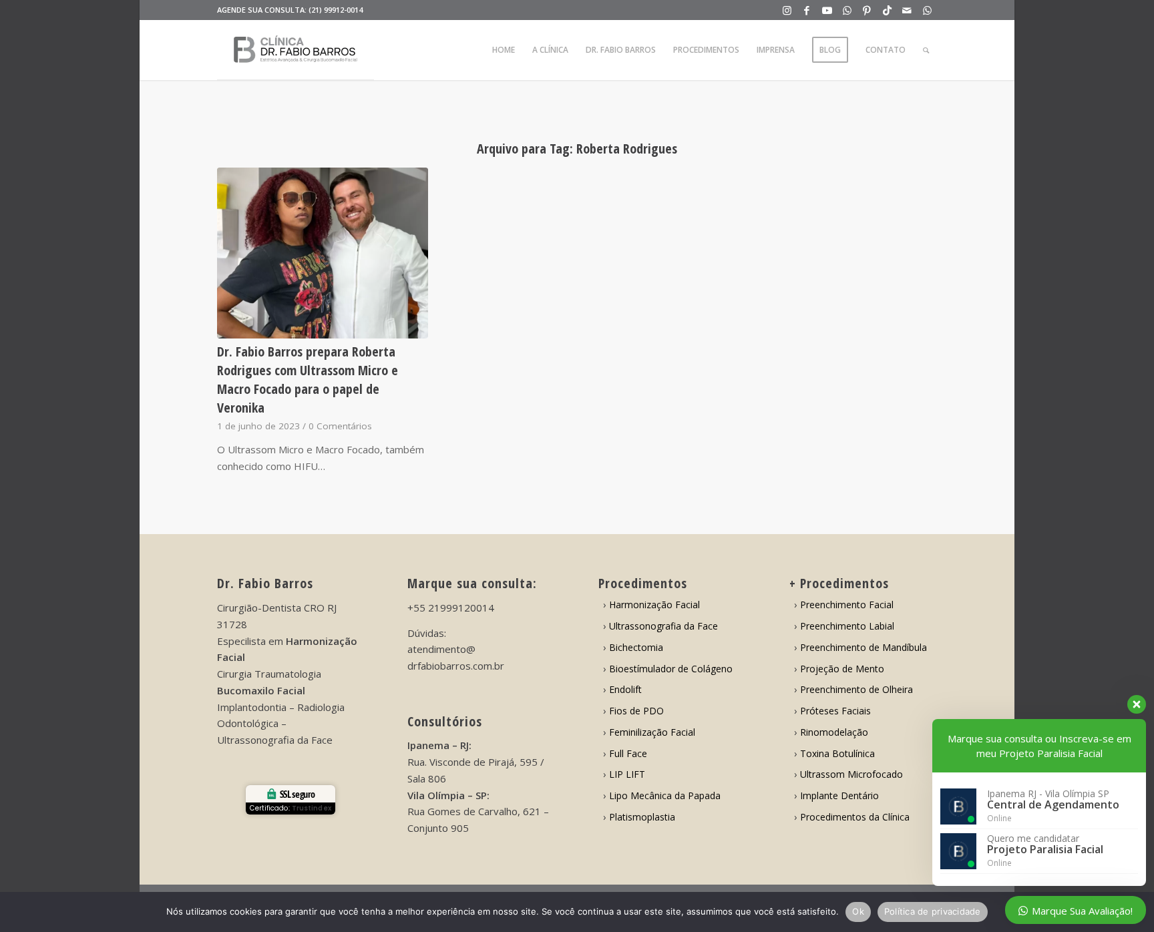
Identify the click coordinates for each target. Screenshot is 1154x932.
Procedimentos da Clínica (855, 816)
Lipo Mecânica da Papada (665, 795)
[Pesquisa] (926, 50)
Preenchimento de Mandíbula (863, 647)
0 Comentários (340, 426)
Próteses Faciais (835, 710)
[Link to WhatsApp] (847, 10)
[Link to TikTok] (887, 10)
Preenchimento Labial (847, 626)
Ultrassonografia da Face (663, 626)
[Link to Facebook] (807, 10)
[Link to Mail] (907, 10)
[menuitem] (504, 50)
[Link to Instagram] (787, 10)
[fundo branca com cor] (295, 50)
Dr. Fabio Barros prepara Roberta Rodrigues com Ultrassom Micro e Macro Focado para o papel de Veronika (307, 379)
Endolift (625, 689)
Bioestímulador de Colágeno (671, 668)
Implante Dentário (839, 795)
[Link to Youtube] (827, 10)
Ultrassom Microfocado (851, 774)
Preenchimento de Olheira (856, 689)
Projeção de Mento (842, 668)
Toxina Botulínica (837, 753)
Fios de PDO (636, 710)
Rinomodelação (834, 732)
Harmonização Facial (654, 604)
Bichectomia (636, 647)
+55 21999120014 (450, 607)
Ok (858, 911)
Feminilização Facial (652, 732)
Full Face (628, 753)
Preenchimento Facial (847, 604)
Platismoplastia (642, 816)
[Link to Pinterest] (867, 10)
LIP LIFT (627, 774)
